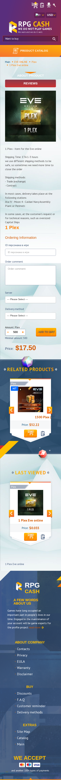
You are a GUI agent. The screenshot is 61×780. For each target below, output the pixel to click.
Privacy (22, 655)
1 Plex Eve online (30, 520)
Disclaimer (25, 674)
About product (30, 75)
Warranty (23, 668)
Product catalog (34, 50)
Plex (34, 62)
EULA (21, 661)
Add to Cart (46, 332)
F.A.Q (21, 699)
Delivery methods (30, 712)
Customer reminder (31, 706)
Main (7, 62)
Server (8, 292)
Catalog (22, 738)
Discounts (24, 693)
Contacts (23, 649)
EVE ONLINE (20, 62)
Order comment (14, 261)
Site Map (23, 731)
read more (34, 627)
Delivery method (14, 309)
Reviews (31, 83)
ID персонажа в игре (17, 245)
